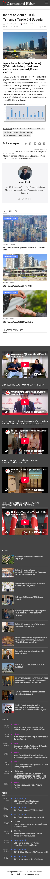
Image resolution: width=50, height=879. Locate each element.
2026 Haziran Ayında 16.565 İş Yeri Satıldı (28, 859)
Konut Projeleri (24, 135)
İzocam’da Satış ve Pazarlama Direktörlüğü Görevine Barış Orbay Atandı (30, 584)
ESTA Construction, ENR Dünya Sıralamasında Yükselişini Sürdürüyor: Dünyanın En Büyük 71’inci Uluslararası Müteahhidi (31, 640)
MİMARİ (16, 725)
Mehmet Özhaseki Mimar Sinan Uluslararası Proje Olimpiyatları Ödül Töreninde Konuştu (24, 157)
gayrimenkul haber (11, 132)
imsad (22, 132)
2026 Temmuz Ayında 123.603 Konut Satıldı (18, 322)
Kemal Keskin (28, 24)
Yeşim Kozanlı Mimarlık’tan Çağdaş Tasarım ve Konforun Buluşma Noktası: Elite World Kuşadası (31, 756)
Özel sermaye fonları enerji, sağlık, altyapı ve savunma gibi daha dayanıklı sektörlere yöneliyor (30, 613)
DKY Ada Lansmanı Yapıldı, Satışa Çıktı (31, 151)
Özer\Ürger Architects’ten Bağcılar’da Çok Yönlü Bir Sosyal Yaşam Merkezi (31, 765)
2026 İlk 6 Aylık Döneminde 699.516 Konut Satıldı (31, 852)
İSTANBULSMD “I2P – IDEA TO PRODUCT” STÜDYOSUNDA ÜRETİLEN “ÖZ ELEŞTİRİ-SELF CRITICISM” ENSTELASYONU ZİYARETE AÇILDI (30, 776)
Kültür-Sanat (19, 771)
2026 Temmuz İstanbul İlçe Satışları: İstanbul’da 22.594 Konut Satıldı (26, 802)
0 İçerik (44, 27)
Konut (29, 132)
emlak (15, 129)
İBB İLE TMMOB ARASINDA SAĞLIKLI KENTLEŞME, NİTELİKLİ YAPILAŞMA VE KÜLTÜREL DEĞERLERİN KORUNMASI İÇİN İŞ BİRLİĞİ (30, 708)
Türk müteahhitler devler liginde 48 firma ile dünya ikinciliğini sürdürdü (30, 693)
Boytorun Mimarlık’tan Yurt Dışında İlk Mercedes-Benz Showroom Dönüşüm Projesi (31, 747)
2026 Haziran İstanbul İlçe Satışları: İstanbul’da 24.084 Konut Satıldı (26, 844)
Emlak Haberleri (12, 27)
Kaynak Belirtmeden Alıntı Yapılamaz (25, 874)
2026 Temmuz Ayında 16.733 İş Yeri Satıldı (17, 286)
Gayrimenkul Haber (16, 872)
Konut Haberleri (10, 135)
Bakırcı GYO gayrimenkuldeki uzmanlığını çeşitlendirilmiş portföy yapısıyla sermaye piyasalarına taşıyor (30, 572)
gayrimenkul (39, 129)
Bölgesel (17, 822)
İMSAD (6, 77)
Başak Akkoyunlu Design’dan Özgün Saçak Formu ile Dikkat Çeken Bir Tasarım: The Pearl (29, 728)
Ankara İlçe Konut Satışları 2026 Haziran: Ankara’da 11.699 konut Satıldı (28, 835)
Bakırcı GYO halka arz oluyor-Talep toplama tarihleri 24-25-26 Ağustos (30, 625)
